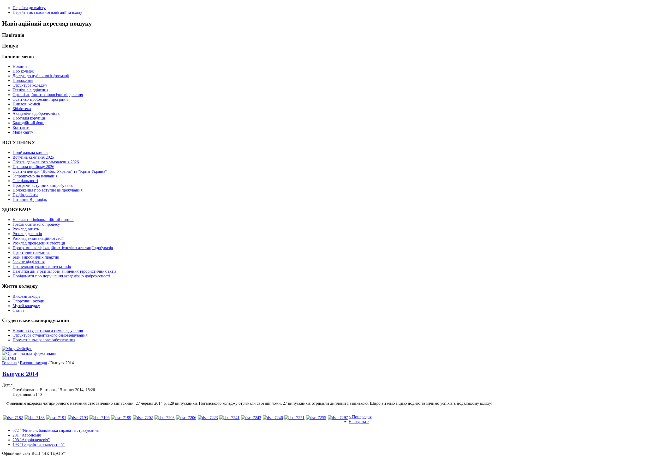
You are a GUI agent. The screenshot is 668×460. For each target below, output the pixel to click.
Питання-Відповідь (30, 199)
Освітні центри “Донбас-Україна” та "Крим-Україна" (60, 171)
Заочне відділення (29, 262)
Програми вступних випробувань (43, 185)
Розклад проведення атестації (39, 243)
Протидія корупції (29, 118)
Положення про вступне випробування (47, 190)
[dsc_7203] (164, 417)
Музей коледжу (26, 305)
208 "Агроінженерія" (31, 440)
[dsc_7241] (229, 417)
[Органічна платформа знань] (29, 353)
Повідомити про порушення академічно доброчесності (61, 276)
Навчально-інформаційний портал (43, 219)
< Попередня (360, 417)
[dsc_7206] (186, 417)
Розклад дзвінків (27, 233)
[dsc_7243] (251, 417)
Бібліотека (22, 108)
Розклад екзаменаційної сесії (38, 238)
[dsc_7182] (13, 417)
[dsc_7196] (100, 417)
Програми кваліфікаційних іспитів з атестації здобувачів (63, 248)
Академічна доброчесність (36, 113)
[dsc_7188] (35, 417)
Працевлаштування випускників (42, 266)
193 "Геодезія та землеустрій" (39, 444)
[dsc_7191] (56, 417)
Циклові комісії (26, 104)
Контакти (21, 127)
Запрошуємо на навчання (35, 176)
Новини (20, 66)
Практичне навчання (31, 252)
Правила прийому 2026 (33, 166)
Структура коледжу (30, 85)
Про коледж (23, 71)
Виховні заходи (26, 296)
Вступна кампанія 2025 (33, 157)
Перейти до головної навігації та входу (47, 12)
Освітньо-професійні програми (40, 99)
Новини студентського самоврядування (48, 330)
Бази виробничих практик (36, 257)
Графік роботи (25, 195)
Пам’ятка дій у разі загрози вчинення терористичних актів (65, 271)
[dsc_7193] (78, 417)
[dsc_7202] (143, 417)
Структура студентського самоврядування (50, 335)
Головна (9, 363)
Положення (23, 80)
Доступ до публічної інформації (41, 76)
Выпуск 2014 (20, 374)
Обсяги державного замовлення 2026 (46, 162)
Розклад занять (26, 229)
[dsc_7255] (316, 417)
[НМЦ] (9, 358)
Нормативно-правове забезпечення (44, 340)
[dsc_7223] (208, 417)
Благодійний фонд (29, 123)
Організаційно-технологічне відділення (48, 94)
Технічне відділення (30, 90)
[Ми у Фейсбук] (17, 349)
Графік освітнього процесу (36, 224)
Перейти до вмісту (29, 7)
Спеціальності (25, 180)
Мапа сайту (23, 132)
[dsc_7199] (121, 417)
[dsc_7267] (338, 417)
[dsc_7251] (294, 417)
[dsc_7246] (273, 417)
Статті (18, 310)
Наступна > (359, 421)
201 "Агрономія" (28, 435)
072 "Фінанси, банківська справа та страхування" (56, 430)
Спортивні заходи (28, 301)
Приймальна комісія (30, 152)
